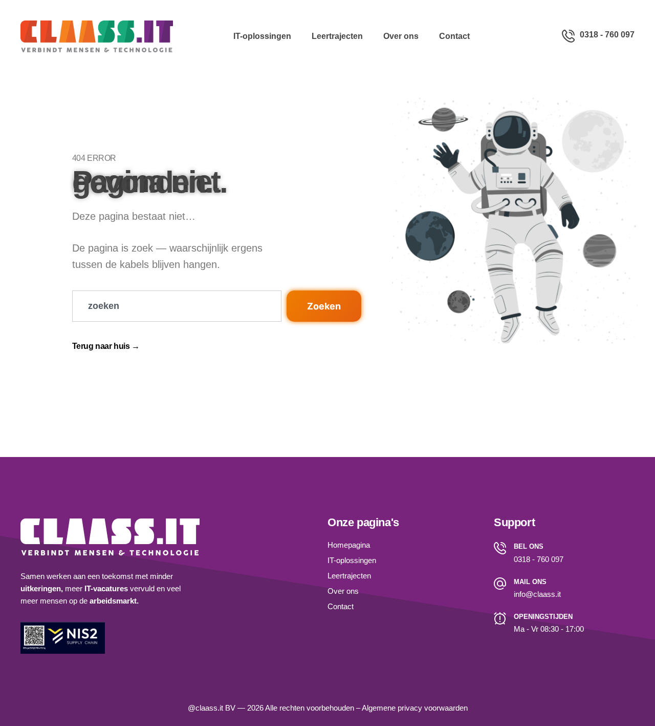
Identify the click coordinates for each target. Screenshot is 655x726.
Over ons (401, 36)
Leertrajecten (337, 36)
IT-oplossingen (262, 36)
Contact (454, 36)
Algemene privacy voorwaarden (415, 707)
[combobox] (176, 306)
